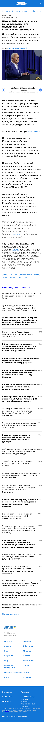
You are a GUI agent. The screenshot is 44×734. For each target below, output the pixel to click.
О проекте (7, 692)
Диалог (4, 15)
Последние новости (16, 287)
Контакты (6, 701)
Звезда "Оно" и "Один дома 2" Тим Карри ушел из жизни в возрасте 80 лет (19, 296)
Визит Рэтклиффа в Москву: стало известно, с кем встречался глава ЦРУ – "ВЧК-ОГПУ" (19, 556)
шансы (15, 250)
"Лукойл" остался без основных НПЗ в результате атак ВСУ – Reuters (18, 463)
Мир (10, 15)
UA (40, 3)
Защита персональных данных (28, 703)
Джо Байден (23, 278)
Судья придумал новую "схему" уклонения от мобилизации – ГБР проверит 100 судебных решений (19, 308)
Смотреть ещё (10, 614)
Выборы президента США (29, 274)
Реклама (25, 692)
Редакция (7, 697)
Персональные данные (28, 698)
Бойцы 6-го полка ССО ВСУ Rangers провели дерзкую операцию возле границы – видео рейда (20, 451)
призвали (16, 234)
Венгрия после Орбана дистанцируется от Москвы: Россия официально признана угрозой (20, 583)
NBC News (34, 131)
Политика (13, 274)
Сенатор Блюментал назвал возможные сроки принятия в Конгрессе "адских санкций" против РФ (17, 412)
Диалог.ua (6, 712)
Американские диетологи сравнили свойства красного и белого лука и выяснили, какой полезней (18, 569)
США (5, 274)
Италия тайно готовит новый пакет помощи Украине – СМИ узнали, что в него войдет (20, 475)
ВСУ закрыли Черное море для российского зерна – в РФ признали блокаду (18, 516)
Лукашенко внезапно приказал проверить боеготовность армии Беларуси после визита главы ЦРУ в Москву (19, 529)
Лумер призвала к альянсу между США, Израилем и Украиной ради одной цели (19, 425)
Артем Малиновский (17, 48)
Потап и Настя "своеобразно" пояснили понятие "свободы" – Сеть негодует (17, 334)
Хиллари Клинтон (9, 278)
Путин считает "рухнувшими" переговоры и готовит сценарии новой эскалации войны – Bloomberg (18, 488)
